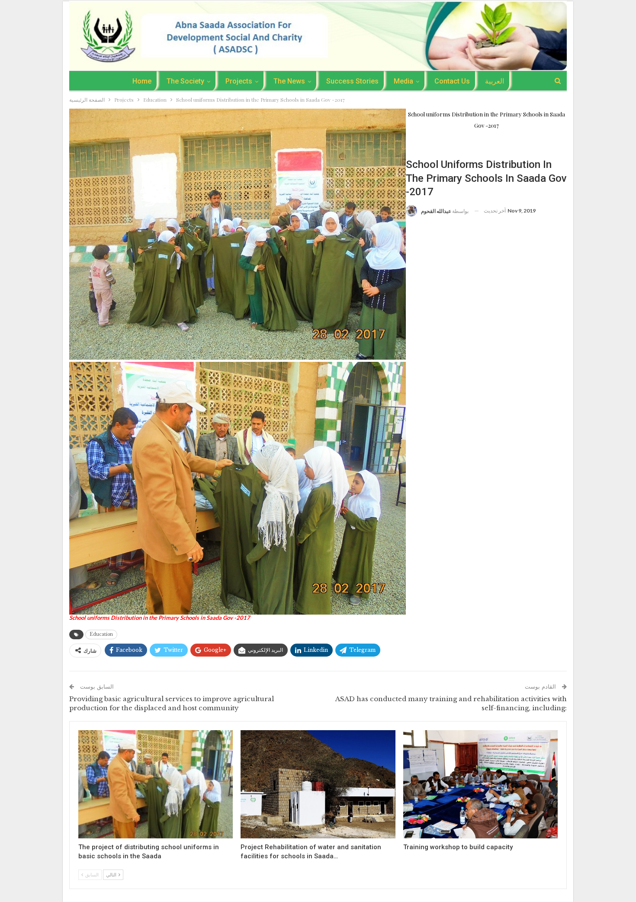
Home (141, 81)
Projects (238, 81)
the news (289, 81)
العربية (494, 81)
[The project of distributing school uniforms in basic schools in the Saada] (155, 784)
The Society (185, 81)
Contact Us (452, 81)
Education (423, 145)
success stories (352, 81)
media (403, 81)
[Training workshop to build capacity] (480, 784)
